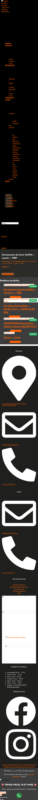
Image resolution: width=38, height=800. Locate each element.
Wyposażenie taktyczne (19, 261)
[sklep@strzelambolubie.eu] (19, 529)
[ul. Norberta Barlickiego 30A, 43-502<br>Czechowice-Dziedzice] (19, 400)
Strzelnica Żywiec (9, 767)
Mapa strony (30, 767)
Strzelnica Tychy (18, 765)
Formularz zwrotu (19, 589)
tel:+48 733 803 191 (8, 573)
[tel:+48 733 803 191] (19, 569)
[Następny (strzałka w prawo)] (2, 799)
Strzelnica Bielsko (7, 765)
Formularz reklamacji (19, 591)
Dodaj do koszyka (8, 274)
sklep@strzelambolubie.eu (10, 533)
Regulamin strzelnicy (19, 585)
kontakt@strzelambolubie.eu (10, 445)
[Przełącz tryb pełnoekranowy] (2, 797)
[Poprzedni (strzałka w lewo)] (0, 799)
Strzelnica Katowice (30, 765)
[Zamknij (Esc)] (6, 797)
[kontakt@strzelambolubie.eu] (19, 441)
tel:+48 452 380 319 (8, 484)
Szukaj (7, 221)
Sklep (19, 593)
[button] (6, 27)
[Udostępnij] (4, 797)
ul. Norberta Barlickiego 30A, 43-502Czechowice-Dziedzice (14, 404)
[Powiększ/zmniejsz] (0, 797)
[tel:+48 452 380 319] (19, 481)
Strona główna (6, 261)
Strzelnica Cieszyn (20, 767)
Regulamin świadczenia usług (19, 587)
